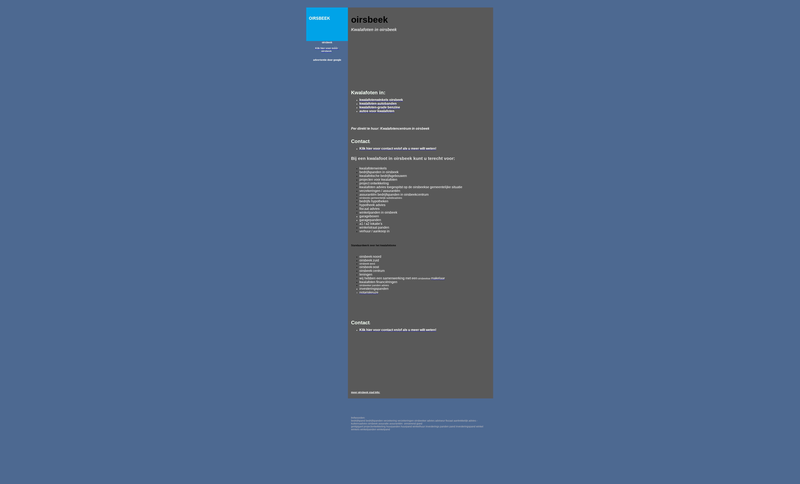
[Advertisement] (327, 126)
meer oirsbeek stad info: (365, 392)
